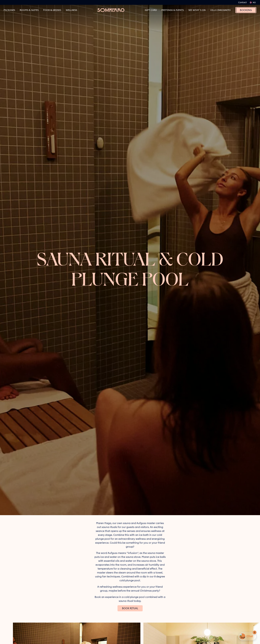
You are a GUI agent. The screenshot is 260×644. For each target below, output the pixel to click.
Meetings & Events (172, 10)
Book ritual (130, 608)
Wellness (71, 10)
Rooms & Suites (29, 10)
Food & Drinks (52, 10)
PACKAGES (9, 10)
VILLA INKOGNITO (220, 10)
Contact (242, 2)
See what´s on (197, 10)
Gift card (151, 10)
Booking (246, 10)
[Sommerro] (111, 10)
